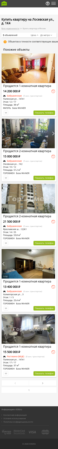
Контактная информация (15, 415)
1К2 (20, 164)
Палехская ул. (10, 98)
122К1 (24, 229)
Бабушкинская (14, 95)
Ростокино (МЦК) (15, 356)
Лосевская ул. (10, 164)
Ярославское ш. (11, 229)
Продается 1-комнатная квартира (27, 86)
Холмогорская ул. (12, 294)
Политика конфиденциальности (18, 421)
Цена (33, 35)
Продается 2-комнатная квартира (27, 151)
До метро (45, 35)
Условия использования (14, 418)
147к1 (22, 98)
